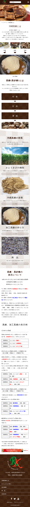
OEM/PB (4, 494)
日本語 (12, 2)
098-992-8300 (17, 475)
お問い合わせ (9, 502)
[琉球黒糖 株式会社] (5, 4)
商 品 (3, 490)
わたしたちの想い (7, 484)
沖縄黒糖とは (5, 480)
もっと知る (15, 173)
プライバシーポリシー (18, 502)
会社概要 (4, 487)
